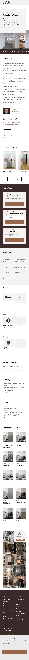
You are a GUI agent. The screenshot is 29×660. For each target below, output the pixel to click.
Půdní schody (6, 601)
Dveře (4, 605)
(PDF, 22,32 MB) (14, 124)
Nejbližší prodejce (10, 634)
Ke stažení (18, 604)
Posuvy (5, 608)
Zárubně (5, 603)
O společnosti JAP (20, 599)
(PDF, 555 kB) (7, 137)
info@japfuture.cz (7, 630)
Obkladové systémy (8, 610)
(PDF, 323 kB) (12, 122)
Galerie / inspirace (15, 51)
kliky (5, 406)
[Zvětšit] (14, 39)
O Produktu (5, 51)
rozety (5, 408)
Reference (18, 611)
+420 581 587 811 (7, 628)
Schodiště (5, 612)
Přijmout (14, 652)
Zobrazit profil (20, 539)
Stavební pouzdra (7, 599)
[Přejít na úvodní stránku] (6, 2)
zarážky (5, 410)
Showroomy (19, 601)
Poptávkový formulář (14, 204)
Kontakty (18, 606)
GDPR (17, 615)
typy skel (4, 443)
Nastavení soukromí (20, 613)
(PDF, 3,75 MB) (7, 133)
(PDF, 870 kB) (7, 135)
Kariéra (17, 608)
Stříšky (4, 616)
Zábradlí (5, 614)
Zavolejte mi (14, 239)
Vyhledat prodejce (14, 179)
